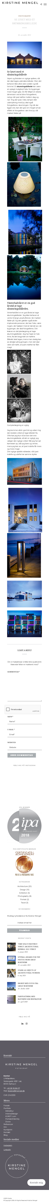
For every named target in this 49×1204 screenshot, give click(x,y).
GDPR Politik (8, 1198)
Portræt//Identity (12, 1119)
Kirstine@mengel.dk (16, 1091)
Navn (10, 717)
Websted (11, 742)
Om (5, 1127)
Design (23, 890)
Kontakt (7, 1132)
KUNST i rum (10, 1116)
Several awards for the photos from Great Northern (29, 959)
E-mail (11, 729)
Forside (7, 1106)
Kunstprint (8, 1130)
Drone (8, 1122)
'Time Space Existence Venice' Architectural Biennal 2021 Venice (28, 946)
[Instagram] (26, 1024)
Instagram (8, 1145)
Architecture (22, 886)
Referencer (8, 1124)
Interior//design (11, 1114)
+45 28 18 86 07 (13, 1088)
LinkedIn (7, 1150)
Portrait (23, 899)
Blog (5, 1135)
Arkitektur (9, 1111)
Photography (24, 16)
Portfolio (7, 1108)
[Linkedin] (22, 1024)
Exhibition (23, 893)
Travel (23, 903)
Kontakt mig (36, 1182)
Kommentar (13, 672)
